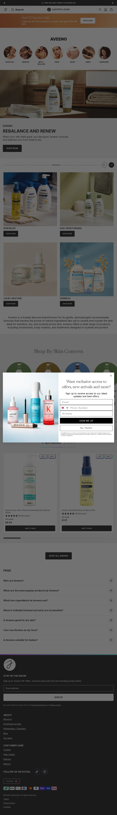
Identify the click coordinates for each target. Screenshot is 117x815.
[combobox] (64, 408)
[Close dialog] (111, 375)
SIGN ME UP (86, 420)
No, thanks (86, 428)
